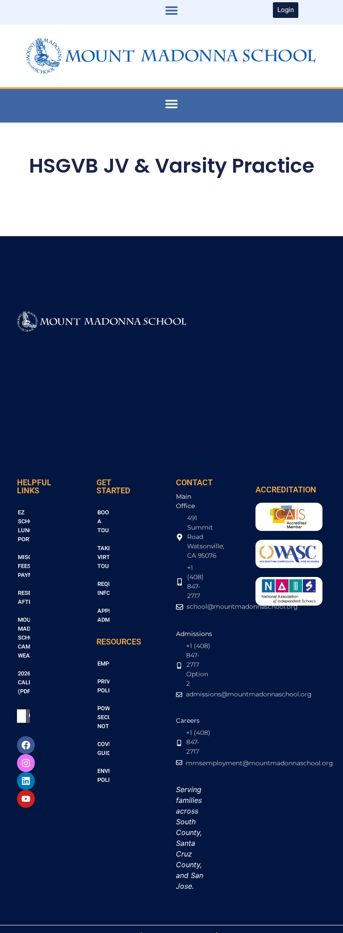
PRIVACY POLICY (103, 686)
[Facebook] (26, 745)
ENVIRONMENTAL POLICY (103, 775)
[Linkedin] (26, 781)
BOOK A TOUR (103, 521)
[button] (171, 10)
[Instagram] (26, 763)
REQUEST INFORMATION (103, 588)
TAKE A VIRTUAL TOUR (103, 557)
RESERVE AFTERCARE (24, 597)
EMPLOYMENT (103, 663)
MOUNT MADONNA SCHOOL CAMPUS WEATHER (24, 637)
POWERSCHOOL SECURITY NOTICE (103, 717)
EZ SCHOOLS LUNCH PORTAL (24, 526)
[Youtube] (26, 799)
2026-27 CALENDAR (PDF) (24, 682)
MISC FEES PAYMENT (24, 566)
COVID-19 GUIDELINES (103, 748)
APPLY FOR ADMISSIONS (103, 615)
